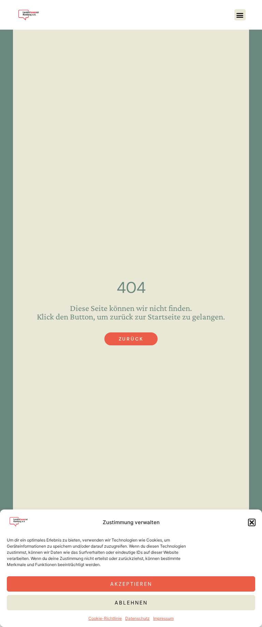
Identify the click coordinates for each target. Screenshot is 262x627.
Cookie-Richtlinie (105, 618)
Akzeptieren (131, 584)
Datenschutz (137, 618)
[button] (251, 522)
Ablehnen (131, 602)
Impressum (163, 618)
